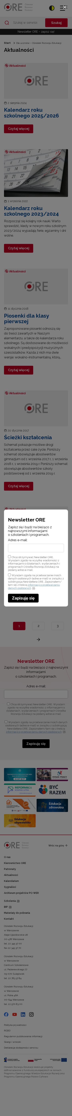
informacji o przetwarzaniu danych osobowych (34, 586)
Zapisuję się (23, 598)
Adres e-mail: (17, 540)
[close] (65, 7)
